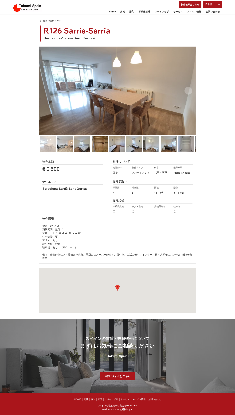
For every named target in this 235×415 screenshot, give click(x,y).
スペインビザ (111, 399)
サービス (125, 399)
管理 (100, 399)
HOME (77, 399)
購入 (93, 399)
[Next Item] (188, 91)
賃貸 (86, 399)
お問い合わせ (155, 399)
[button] (190, 4)
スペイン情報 (139, 399)
